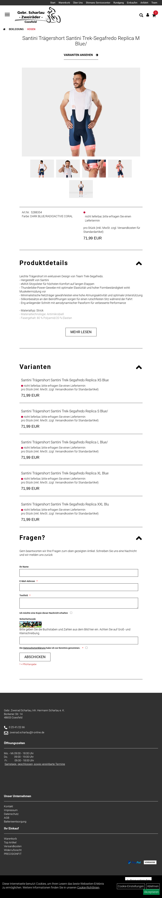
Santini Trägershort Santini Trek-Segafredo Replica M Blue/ (81, 41)
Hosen (31, 29)
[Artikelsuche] (141, 15)
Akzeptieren (151, 892)
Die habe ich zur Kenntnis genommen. (50, 648)
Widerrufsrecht (13, 850)
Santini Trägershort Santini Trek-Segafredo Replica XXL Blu (65, 504)
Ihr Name (24, 566)
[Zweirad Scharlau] (38, 15)
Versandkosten (13, 846)
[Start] (4, 29)
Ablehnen (153, 886)
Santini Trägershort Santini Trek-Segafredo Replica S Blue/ (64, 411)
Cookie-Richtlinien (88, 887)
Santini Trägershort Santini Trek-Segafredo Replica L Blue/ (64, 442)
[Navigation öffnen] (7, 14)
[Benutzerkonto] (147, 15)
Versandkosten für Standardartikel (76, 389)
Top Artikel (10, 842)
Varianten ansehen (78, 55)
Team (154, 2)
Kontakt (8, 806)
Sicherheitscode (27, 619)
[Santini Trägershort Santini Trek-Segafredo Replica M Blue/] (81, 112)
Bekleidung (16, 29)
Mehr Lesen (81, 332)
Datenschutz (11, 813)
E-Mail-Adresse (27, 581)
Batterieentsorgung (15, 821)
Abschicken (35, 657)
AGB (6, 817)
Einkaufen (132, 2)
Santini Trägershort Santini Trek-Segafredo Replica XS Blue (65, 380)
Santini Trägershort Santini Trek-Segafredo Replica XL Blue (65, 473)
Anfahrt (144, 2)
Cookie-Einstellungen (131, 886)
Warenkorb (64, 2)
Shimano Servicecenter (98, 2)
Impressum (11, 810)
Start (52, 2)
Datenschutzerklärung (34, 648)
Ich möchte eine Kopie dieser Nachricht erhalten (43, 613)
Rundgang (118, 2)
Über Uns (78, 2)
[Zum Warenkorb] (154, 16)
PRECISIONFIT (13, 853)
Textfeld (23, 595)
